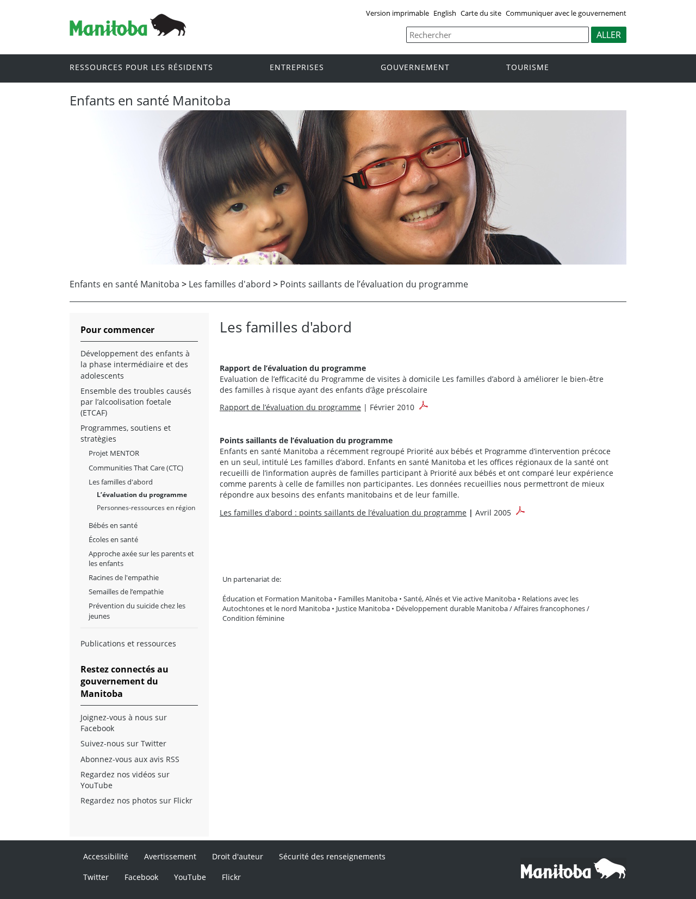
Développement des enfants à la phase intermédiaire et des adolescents (135, 364)
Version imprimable (397, 13)
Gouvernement (415, 67)
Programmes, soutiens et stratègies (125, 433)
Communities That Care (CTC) (136, 468)
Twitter (96, 877)
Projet (114, 453)
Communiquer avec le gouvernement (566, 13)
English (444, 13)
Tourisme (527, 67)
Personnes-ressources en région (146, 508)
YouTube (190, 877)
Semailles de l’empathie (126, 591)
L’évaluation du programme (142, 495)
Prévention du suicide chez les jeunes (137, 610)
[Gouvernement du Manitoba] (128, 33)
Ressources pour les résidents (141, 67)
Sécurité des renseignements (332, 856)
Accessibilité (105, 856)
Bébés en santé (113, 525)
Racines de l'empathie (124, 577)
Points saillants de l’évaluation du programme (374, 284)
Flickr (231, 877)
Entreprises (297, 67)
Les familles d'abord (230, 284)
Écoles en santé (113, 539)
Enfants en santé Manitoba (124, 284)
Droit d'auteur (237, 856)
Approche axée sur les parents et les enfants (141, 558)
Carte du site (481, 13)
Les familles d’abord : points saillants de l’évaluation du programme (343, 512)
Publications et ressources (128, 643)
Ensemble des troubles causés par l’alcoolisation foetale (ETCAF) (135, 402)
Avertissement (170, 856)
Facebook (141, 877)
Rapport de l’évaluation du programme (290, 407)
